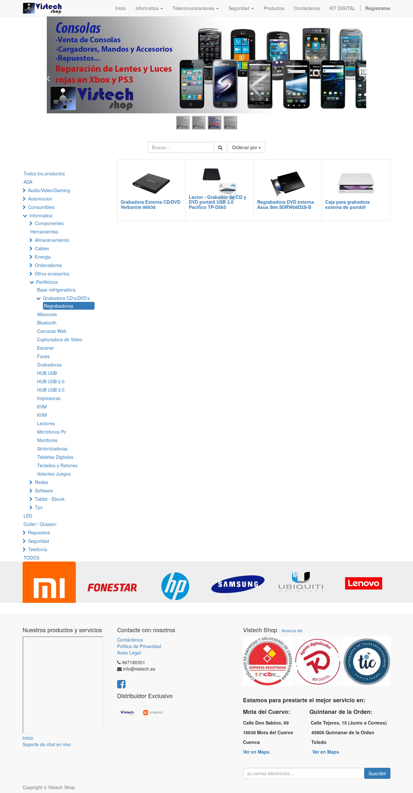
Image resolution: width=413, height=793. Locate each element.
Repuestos (39, 532)
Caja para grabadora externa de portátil (347, 204)
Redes (41, 482)
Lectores (46, 423)
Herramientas (44, 231)
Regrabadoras (58, 306)
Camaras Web (51, 331)
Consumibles (41, 207)
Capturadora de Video (59, 339)
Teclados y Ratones (57, 465)
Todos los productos (44, 173)
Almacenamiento (52, 240)
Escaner (45, 348)
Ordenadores (48, 265)
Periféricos (47, 282)
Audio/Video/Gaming (49, 190)
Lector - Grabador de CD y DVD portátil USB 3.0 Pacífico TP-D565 (217, 202)
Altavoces (47, 314)
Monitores (47, 440)
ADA (28, 182)
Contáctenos (130, 639)
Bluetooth (46, 322)
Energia (43, 256)
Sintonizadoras (52, 448)
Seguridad (38, 541)
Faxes (43, 356)
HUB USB (47, 373)
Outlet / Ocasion (40, 524)
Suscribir (377, 773)
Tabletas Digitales (55, 457)
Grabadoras (49, 364)
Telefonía (37, 549)
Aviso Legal (129, 652)
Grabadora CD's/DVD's (66, 298)
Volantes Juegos (54, 473)
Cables (42, 248)
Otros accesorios (52, 273)
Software (44, 490)
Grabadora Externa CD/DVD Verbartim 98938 (150, 204)
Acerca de (292, 630)
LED (28, 515)
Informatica (40, 215)
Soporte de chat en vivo (47, 744)
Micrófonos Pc (51, 431)
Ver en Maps (256, 751)
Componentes (49, 223)
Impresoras (48, 398)
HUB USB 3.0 (51, 389)
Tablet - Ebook (50, 499)
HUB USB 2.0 (51, 381)
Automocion (40, 198)
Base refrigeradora (56, 289)
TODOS (31, 557)
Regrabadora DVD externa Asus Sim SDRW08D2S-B (285, 204)
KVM (42, 406)
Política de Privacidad (139, 646)
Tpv (39, 507)
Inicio (28, 738)
